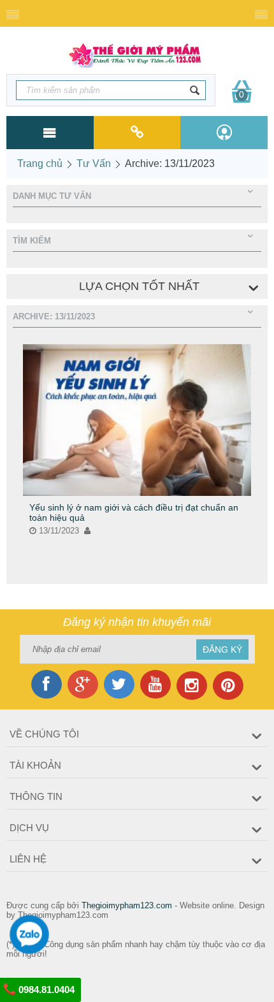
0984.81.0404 (45, 989)
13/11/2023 (57, 530)
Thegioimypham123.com (127, 905)
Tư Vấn (93, 163)
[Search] (195, 90)
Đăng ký (222, 649)
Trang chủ (39, 163)
